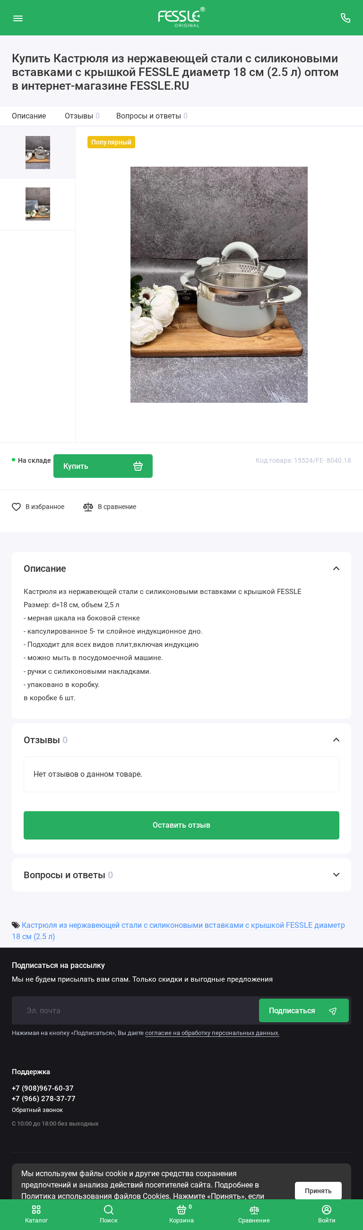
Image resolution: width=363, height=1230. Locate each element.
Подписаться (292, 1010)
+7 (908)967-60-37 (43, 1088)
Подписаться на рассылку (58, 965)
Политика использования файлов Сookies (95, 1196)
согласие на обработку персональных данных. (212, 1032)
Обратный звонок (37, 1109)
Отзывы (82, 115)
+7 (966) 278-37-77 (44, 1098)
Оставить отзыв (181, 825)
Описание (29, 115)
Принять (318, 1191)
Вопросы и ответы (152, 115)
